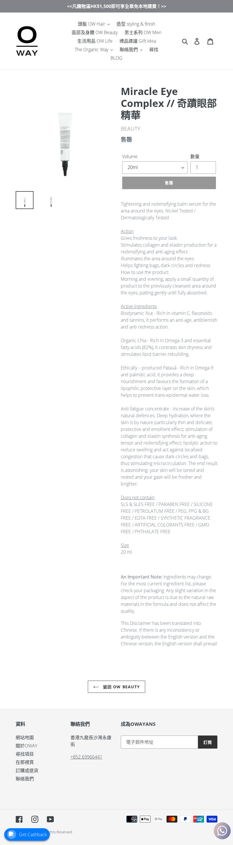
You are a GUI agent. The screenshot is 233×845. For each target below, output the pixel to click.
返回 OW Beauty (121, 686)
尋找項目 (25, 754)
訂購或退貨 (27, 770)
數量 (194, 156)
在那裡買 (25, 762)
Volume (130, 156)
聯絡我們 (25, 779)
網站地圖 (25, 737)
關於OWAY (26, 746)
